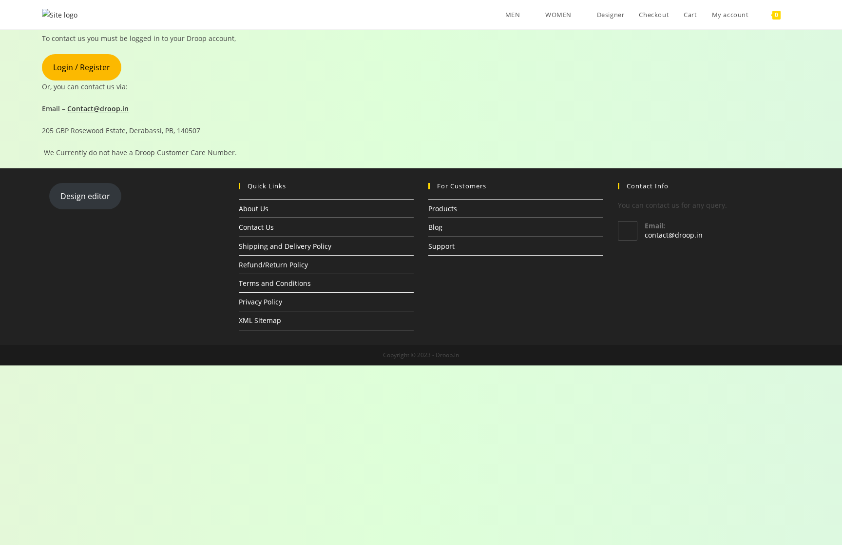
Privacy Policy (260, 301)
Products (442, 208)
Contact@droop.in (98, 108)
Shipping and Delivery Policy (285, 246)
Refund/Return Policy (273, 264)
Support (441, 246)
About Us (253, 208)
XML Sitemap (260, 320)
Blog (435, 227)
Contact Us (256, 227)
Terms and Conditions (275, 283)
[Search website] (797, 14)
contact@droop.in (674, 235)
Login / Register (81, 67)
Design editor (85, 196)
